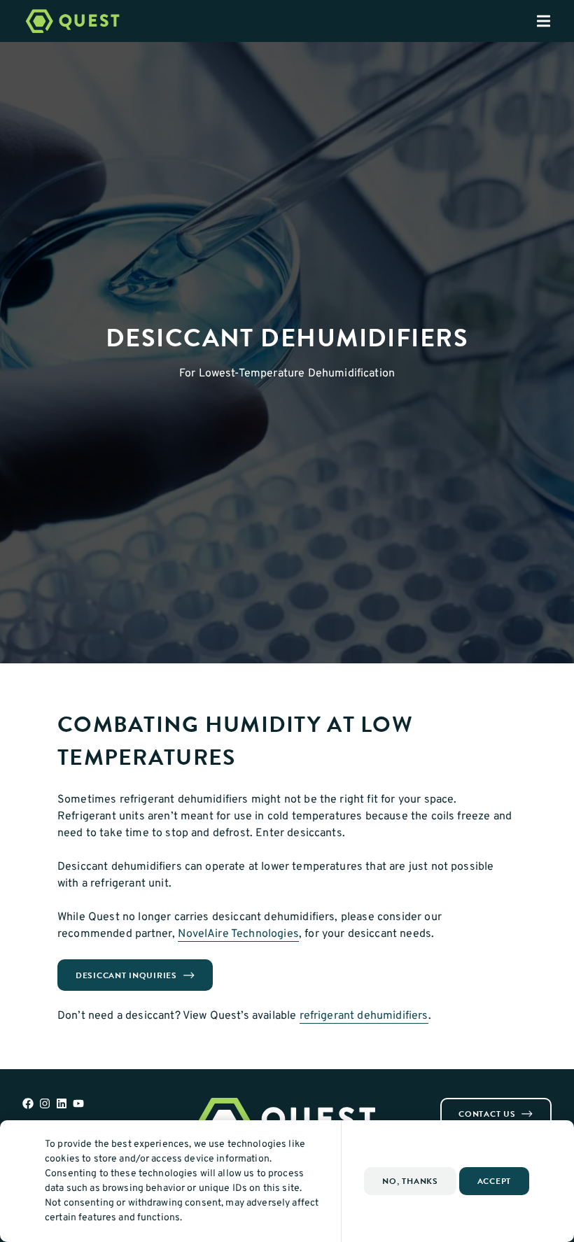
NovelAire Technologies (238, 934)
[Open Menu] (555, 21)
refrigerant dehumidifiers (364, 1016)
